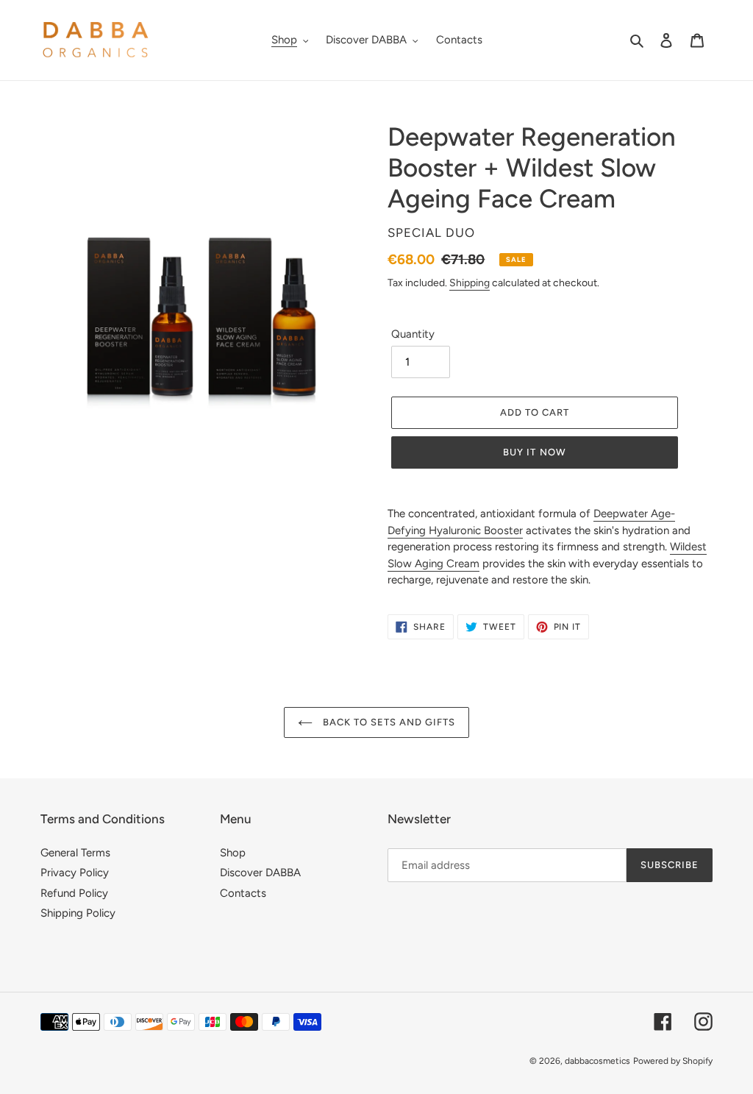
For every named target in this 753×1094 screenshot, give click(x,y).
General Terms (75, 852)
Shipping (469, 283)
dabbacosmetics (597, 1061)
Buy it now (534, 452)
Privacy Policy (74, 872)
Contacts (243, 893)
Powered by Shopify (673, 1061)
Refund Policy (74, 893)
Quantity (413, 334)
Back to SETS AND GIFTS (388, 722)
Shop (233, 852)
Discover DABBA (260, 872)
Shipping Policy (77, 913)
